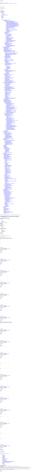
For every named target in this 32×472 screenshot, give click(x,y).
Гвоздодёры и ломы (7, 166)
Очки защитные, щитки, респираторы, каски (10, 183)
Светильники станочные (9, 127)
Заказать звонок (2, 11)
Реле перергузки (8, 66)
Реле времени (7, 67)
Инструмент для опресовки (7, 175)
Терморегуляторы (7, 61)
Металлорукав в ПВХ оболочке (9, 37)
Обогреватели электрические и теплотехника (9, 138)
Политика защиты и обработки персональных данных (8, 461)
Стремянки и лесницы (6, 157)
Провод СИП (7, 30)
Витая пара (7, 29)
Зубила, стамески (7, 171)
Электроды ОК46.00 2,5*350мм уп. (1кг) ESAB (5, 317)
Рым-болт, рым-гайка (6, 210)
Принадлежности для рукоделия (7, 193)
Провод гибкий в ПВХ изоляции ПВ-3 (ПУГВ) (11, 25)
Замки (4, 207)
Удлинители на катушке (7, 83)
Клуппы (6, 160)
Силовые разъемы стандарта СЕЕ (8, 78)
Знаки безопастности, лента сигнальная (9, 70)
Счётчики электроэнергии (8, 63)
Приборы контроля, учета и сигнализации (8, 60)
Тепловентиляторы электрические (9, 137)
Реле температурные (8, 68)
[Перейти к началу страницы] (0, 471)
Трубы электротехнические (8, 34)
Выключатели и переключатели (8, 152)
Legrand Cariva (6, 94)
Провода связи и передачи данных (10, 27)
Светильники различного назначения (8, 114)
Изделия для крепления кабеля (9, 41)
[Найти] (6, 2)
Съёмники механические (8, 169)
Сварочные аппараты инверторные (9, 143)
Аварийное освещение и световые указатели (11, 129)
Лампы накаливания (7, 106)
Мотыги (6, 182)
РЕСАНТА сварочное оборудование (8, 142)
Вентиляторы (5, 132)
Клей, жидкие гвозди (7, 196)
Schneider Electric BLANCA (8, 92)
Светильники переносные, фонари (7, 100)
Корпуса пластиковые (7, 57)
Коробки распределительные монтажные (9, 88)
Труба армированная (8, 35)
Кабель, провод (5, 20)
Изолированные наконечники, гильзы (10, 45)
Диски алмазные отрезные (8, 200)
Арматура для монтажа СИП (8, 43)
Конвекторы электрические (8, 135)
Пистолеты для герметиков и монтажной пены (10, 197)
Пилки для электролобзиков (8, 194)
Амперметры (6, 62)
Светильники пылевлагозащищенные (10, 128)
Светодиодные (6, 130)
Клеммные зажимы (7, 44)
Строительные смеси (6, 206)
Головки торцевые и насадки (8, 170)
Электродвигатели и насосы (7, 73)
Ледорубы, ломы (7, 181)
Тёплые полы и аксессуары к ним (8, 133)
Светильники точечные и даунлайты (10, 121)
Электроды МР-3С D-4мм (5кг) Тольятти (4, 271)
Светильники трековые (8, 123)
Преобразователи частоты (7, 47)
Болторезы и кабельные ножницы (8, 187)
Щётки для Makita (7, 149)
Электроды (5, 139)
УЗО (5, 52)
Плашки (6, 161)
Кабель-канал (6, 32)
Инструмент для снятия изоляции (7, 154)
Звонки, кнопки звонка (7, 64)
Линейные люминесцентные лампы (10, 112)
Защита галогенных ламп (9, 116)
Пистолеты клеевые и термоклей (7, 156)
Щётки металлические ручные (8, 199)
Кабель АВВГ (7, 31)
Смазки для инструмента (6, 190)
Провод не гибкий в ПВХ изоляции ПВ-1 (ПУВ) (11, 26)
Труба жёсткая (8, 36)
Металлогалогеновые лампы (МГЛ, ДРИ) (10, 105)
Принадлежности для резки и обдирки (8, 198)
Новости (4, 14)
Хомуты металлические (6, 212)
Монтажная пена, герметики (7, 195)
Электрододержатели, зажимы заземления (9, 140)
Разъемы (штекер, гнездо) (8, 141)
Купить (1, 263)
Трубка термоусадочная (9, 39)
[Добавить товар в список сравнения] (1, 219)
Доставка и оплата (5, 458)
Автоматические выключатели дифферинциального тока (11, 53)
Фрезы (6, 202)
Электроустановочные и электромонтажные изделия (8, 82)
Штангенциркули (7, 177)
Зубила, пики (6, 205)
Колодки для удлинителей (8, 84)
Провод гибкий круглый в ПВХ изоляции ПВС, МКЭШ (12, 24)
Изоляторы (7, 72)
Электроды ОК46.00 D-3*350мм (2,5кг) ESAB (5, 341)
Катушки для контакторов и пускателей (9, 77)
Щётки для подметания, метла (8, 184)
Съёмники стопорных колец (8, 186)
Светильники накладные (9, 122)
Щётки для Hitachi (7, 151)
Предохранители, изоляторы (8, 71)
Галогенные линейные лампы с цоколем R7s (11, 110)
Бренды (3, 463)
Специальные (6, 164)
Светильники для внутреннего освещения (9, 119)
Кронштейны (7, 115)
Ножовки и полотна (7, 168)
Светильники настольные (9, 124)
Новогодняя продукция (6, 99)
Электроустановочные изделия (7, 89)
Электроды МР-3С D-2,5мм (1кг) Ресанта (4, 294)
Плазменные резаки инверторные (8, 144)
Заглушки (6, 58)
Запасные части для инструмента (7, 148)
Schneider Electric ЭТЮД (7, 93)
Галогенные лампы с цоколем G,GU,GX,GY (11, 109)
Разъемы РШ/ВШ (7, 79)
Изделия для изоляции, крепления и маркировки (10, 40)
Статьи (2, 16)
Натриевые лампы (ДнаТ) (9, 104)
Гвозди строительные (6, 209)
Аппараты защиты (7, 55)
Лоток (6, 33)
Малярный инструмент (6, 158)
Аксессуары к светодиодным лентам (9, 113)
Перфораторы (5, 146)
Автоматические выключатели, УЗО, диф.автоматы (9, 51)
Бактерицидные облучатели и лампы (8, 101)
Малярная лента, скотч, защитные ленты (8, 191)
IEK (5, 91)
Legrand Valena (6, 96)
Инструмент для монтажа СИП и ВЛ (8, 189)
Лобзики (5, 145)
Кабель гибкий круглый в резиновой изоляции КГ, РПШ (12, 22)
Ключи (4, 162)
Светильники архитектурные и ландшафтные (11, 125)
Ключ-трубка (6, 163)
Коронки (6, 204)
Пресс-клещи (6, 176)
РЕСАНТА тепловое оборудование (7, 134)
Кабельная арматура (6, 42)
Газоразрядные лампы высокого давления (9, 103)
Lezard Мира (6, 97)
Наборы (6, 159)
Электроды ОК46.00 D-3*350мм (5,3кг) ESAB (5, 375)
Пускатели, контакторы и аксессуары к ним (8, 74)
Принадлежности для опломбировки (8, 192)
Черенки (6, 179)
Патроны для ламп (8, 117)
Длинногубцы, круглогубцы (8, 188)
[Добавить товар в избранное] (2, 219)
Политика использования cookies (6, 462)
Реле (5, 65)
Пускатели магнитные (7, 76)
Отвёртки (6, 173)
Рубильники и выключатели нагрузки (8, 48)
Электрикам (4, 456)
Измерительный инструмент (8, 178)
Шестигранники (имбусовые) (8, 165)
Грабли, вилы (6, 180)
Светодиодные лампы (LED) (8, 102)
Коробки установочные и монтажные (8, 87)
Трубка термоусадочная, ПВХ (8, 38)
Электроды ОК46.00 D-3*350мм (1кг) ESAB (5, 248)
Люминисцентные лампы (8, 111)
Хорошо (1, 470)
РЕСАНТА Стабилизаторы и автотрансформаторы (9, 50)
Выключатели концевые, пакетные (9, 81)
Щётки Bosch (6, 150)
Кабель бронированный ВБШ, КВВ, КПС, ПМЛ (11, 23)
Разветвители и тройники (8, 86)
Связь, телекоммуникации (8, 46)
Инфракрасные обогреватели (8, 136)
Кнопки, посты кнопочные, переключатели (8, 80)
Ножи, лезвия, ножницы (6, 155)
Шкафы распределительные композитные (9, 59)
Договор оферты (4, 460)
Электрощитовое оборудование (7, 56)
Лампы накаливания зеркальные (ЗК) (10, 107)
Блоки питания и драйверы (9, 118)
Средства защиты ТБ (6, 69)
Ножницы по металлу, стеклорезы (8, 185)
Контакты (3, 17)
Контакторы (6, 75)
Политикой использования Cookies (10, 469)
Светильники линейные (9, 120)
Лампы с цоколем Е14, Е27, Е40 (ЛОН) (10, 108)
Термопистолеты (6, 147)
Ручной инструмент (5, 153)
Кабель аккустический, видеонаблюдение (10, 28)
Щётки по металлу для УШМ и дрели (9, 201)
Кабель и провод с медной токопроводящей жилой (10, 21)
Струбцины (6, 174)
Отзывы (2, 15)
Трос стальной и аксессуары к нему (8, 211)
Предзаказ (1, 225)
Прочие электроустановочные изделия (9, 98)
